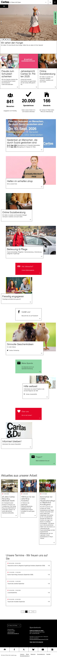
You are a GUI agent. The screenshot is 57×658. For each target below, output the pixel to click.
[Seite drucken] (5, 649)
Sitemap (27, 654)
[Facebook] (1, 39)
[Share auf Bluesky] (33, 649)
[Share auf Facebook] (14, 649)
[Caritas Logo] (5, 2)
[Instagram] (3, 39)
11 (32, 612)
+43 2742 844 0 (10, 632)
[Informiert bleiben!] (19, 430)
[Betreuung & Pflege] (31, 240)
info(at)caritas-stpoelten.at (13, 633)
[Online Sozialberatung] (19, 201)
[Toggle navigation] (4, 6)
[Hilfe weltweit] (43, 382)
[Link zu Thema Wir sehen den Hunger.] (28, 23)
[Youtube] (10, 39)
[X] (8, 39)
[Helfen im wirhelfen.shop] (31, 170)
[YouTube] (43, 649)
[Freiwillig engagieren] (19, 285)
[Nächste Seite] (35, 612)
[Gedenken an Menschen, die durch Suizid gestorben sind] (31, 133)
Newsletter (48, 654)
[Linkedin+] (5, 39)
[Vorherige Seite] (22, 612)
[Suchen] (51, 2)
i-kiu (15, 655)
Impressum (22, 654)
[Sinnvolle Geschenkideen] (31, 337)
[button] (28, 2)
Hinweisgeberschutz (41, 654)
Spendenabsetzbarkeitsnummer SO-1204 (39, 639)
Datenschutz (33, 654)
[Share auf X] (23, 649)
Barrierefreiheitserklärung (24, 655)
